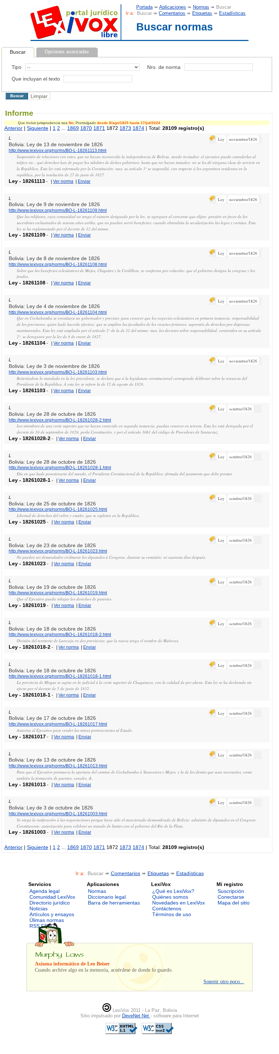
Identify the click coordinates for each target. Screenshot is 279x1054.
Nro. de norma (164, 67)
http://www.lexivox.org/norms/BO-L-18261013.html (58, 765)
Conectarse (231, 897)
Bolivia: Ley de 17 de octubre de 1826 (52, 718)
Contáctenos (166, 908)
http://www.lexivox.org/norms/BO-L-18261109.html (58, 210)
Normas (201, 7)
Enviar (84, 181)
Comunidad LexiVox (52, 897)
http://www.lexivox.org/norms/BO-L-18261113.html (57, 150)
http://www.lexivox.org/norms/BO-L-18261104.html (58, 312)
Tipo (16, 67)
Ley (221, 139)
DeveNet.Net (136, 1015)
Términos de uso (171, 914)
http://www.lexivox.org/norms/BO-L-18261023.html (58, 551)
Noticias (38, 908)
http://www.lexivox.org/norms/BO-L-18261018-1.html (60, 676)
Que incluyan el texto (36, 79)
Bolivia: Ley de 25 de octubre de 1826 (52, 504)
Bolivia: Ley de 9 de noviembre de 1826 (54, 204)
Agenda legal (44, 891)
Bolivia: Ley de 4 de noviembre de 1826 (54, 306)
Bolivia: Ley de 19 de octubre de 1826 (52, 587)
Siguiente (37, 128)
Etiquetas (202, 13)
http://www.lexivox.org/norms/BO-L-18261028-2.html (60, 420)
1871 (99, 128)
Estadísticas (232, 13)
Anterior (13, 128)
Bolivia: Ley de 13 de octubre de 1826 (52, 760)
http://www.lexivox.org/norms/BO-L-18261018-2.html (60, 634)
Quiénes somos (170, 897)
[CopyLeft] (106, 1010)
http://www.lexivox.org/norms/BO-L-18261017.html (58, 724)
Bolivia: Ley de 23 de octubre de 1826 (52, 545)
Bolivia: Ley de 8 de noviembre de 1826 (54, 258)
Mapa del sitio (234, 903)
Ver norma (63, 181)
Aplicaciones (172, 7)
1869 (73, 128)
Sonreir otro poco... (223, 981)
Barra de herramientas (114, 903)
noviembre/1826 (243, 139)
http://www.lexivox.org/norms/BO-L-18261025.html (58, 509)
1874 (138, 128)
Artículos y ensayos (51, 914)
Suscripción (231, 891)
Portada (144, 7)
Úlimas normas (46, 920)
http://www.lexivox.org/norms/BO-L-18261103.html (58, 372)
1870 (86, 128)
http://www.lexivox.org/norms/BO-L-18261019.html (58, 592)
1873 (125, 128)
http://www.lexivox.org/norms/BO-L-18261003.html (58, 813)
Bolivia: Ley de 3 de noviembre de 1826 (54, 366)
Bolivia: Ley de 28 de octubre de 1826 (52, 414)
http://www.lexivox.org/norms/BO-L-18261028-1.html (60, 467)
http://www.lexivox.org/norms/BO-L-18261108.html (58, 264)
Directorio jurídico (49, 903)
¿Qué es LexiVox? (173, 891)
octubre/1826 (240, 408)
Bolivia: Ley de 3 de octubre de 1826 (51, 808)
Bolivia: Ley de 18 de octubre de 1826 (52, 629)
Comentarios (172, 13)
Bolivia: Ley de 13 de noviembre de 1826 (56, 144)
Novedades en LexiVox (178, 903)
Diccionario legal (107, 897)
